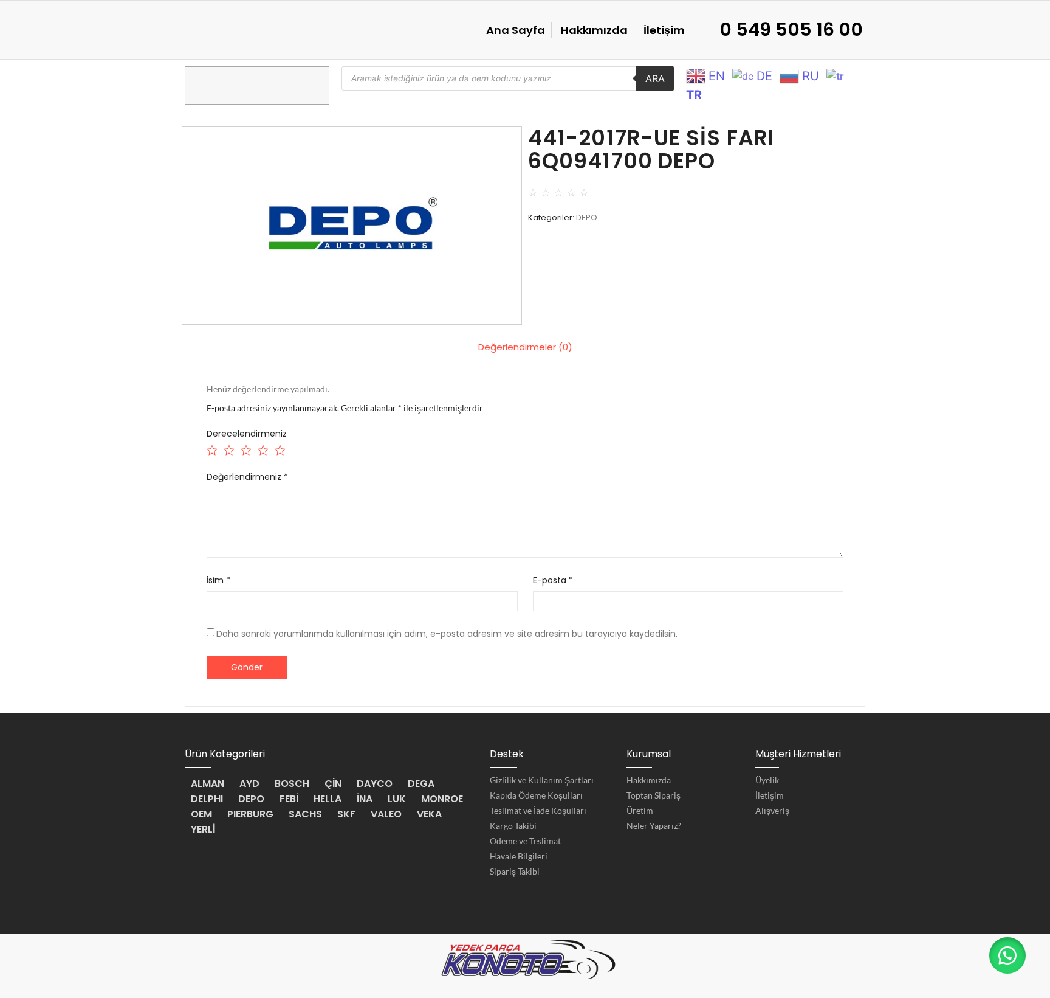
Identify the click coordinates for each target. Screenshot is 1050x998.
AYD (249, 784)
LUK (397, 799)
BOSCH (292, 784)
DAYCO (375, 784)
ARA (655, 78)
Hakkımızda (594, 30)
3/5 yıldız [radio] (245, 449)
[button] (1007, 955)
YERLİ (203, 829)
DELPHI (207, 799)
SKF (346, 814)
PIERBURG (250, 814)
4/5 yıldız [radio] (262, 449)
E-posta (553, 580)
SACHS (305, 814)
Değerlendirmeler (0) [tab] (525, 347)
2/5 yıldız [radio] (228, 449)
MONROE (442, 799)
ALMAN (207, 784)
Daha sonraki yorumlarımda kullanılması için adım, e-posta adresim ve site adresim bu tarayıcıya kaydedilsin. (447, 633)
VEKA (429, 814)
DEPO (586, 217)
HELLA (327, 799)
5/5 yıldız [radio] (279, 449)
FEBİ (289, 799)
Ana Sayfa (515, 30)
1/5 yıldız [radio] (211, 449)
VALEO (386, 814)
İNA (364, 799)
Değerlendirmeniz (247, 477)
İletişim (664, 30)
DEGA (421, 784)
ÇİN (332, 784)
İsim (218, 580)
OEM (201, 814)
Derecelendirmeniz (247, 433)
